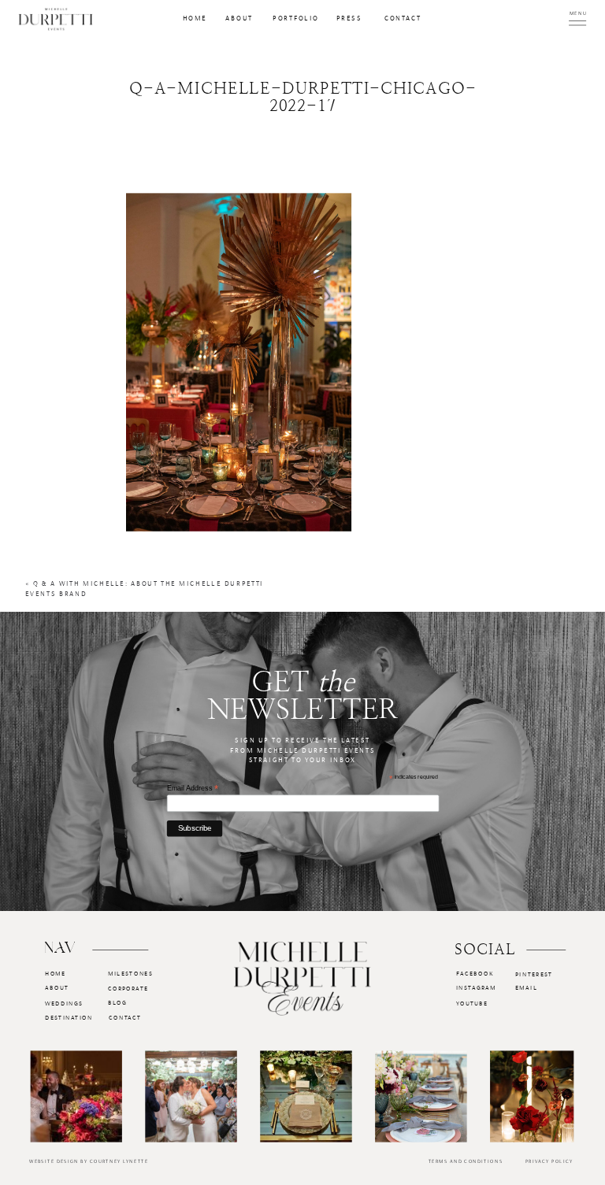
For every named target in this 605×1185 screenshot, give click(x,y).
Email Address (192, 788)
